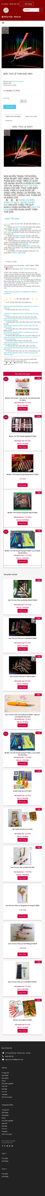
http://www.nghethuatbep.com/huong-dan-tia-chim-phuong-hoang (21, 333)
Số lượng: (6, 98)
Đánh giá (9, 120)
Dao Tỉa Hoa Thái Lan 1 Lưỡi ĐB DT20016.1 (22, 982)
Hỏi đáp (4, 1089)
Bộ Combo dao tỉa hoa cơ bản (23, 829)
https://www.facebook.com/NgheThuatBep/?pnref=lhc (20, 292)
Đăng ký (17, 17)
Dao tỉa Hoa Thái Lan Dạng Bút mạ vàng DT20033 (22, 905)
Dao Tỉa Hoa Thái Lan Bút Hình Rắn (22, 867)
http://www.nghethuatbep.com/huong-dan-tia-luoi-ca (21, 314)
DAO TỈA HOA (30, 185)
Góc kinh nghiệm (7, 1084)
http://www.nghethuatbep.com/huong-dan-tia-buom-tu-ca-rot (21, 338)
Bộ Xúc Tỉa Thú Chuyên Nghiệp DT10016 (22, 436)
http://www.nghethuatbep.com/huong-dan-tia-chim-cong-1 (21, 353)
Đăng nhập (8, 17)
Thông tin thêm (31, 116)
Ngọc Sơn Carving (17, 81)
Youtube (4, 1094)
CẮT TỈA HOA (9, 232)
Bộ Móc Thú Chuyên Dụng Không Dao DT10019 (22, 474)
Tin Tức (4, 1092)
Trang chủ (5, 1073)
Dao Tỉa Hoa (12, 218)
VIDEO (14, 253)
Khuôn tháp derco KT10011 (22, 791)
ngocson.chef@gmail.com (14, 1059)
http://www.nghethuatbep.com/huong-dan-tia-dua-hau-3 (21, 348)
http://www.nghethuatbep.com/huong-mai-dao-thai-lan (21, 307)
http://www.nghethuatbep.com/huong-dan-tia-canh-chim (21, 326)
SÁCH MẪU (22, 253)
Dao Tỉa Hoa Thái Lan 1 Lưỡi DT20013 (22, 676)
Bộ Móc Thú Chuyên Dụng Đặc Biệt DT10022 (22, 513)
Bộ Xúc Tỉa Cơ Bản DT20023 (22, 1020)
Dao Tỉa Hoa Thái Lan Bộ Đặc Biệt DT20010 (22, 600)
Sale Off (4, 1086)
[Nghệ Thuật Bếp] (6, 8)
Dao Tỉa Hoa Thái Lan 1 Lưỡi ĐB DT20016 (22, 638)
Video (4, 1081)
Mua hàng (9, 107)
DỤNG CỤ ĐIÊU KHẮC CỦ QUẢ (19, 201)
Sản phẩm (5, 1078)
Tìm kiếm (5, 1158)
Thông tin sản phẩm (13, 116)
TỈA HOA (15, 229)
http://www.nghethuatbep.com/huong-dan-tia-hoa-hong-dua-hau (21, 319)
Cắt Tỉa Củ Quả (7, 1097)
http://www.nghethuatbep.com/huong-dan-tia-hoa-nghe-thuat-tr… (21, 343)
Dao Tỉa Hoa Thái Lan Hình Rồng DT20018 (22, 944)
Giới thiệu (5, 1075)
